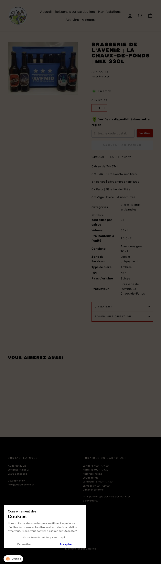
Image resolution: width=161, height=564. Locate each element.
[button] (13, 558)
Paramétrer (24, 544)
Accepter (66, 544)
